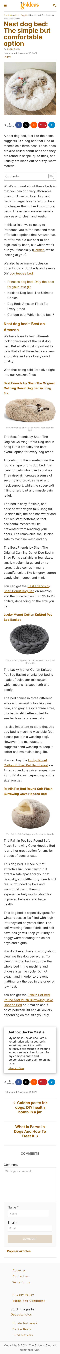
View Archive (16, 1068)
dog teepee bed (21, 273)
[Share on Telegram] (51, 125)
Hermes (38, 250)
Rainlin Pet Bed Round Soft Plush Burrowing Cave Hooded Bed (28, 1000)
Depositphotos (21, 1314)
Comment (11, 1165)
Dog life (24, 15)
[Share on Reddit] (33, 125)
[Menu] (5, 6)
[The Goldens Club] (29, 5)
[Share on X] (26, 125)
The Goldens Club (11, 15)
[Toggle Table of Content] (49, 176)
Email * (13, 1222)
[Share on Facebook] (18, 125)
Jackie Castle (13, 49)
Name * (13, 1207)
